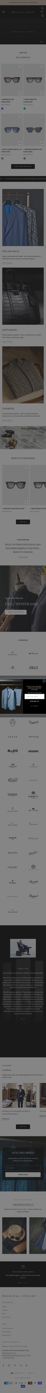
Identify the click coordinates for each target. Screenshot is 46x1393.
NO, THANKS (34, 706)
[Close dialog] (44, 681)
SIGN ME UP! (34, 701)
